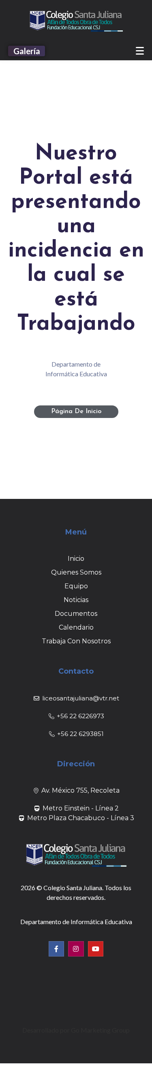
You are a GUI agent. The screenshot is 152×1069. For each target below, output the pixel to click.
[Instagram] (75, 949)
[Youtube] (95, 949)
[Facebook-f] (56, 949)
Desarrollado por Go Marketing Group (76, 1030)
